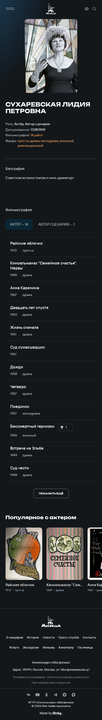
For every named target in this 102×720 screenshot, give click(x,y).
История (33, 637)
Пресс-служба (68, 637)
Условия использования (29, 677)
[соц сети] (28, 695)
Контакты (89, 637)
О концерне (14, 637)
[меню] (10, 9)
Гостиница (85, 647)
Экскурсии (31, 647)
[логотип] (51, 8)
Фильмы (49, 647)
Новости (49, 637)
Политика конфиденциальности (68, 677)
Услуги (14, 647)
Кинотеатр (66, 647)
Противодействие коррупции (51, 682)
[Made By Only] (51, 713)
